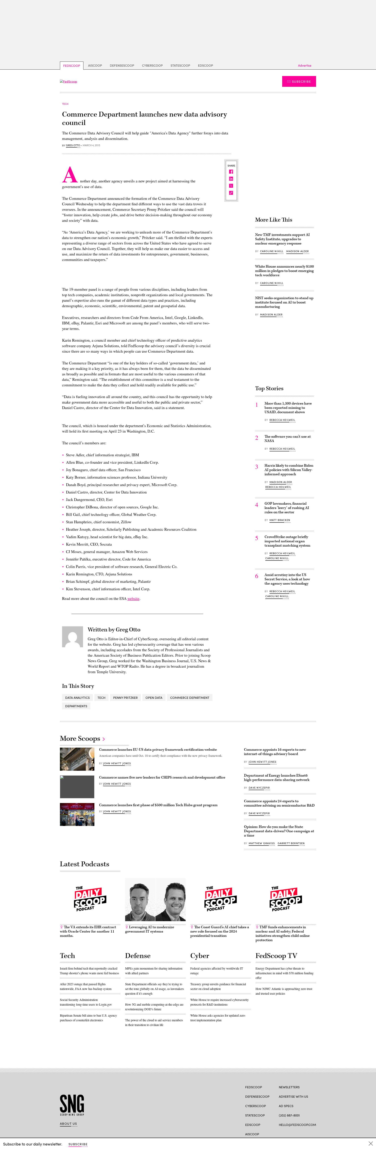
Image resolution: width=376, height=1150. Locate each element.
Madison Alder (297, 251)
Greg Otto (73, 145)
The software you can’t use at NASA (288, 438)
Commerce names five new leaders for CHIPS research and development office (162, 777)
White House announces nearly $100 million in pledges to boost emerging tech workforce (284, 271)
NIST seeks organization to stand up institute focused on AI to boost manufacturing (284, 302)
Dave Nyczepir (259, 787)
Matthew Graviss (262, 843)
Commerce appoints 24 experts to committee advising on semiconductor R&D (279, 803)
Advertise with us (293, 1096)
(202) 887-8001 (289, 1115)
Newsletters (289, 1087)
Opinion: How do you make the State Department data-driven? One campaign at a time (279, 831)
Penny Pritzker (125, 697)
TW (288, 1134)
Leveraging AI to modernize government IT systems (149, 929)
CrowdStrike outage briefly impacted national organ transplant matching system (287, 541)
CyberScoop (152, 65)
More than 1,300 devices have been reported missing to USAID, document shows (288, 408)
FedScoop (71, 65)
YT (310, 1134)
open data (154, 697)
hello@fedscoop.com (297, 1125)
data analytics (77, 697)
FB (281, 1134)
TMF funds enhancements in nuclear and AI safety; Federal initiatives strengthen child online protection (283, 934)
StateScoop (180, 65)
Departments (76, 706)
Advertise (304, 65)
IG (302, 1134)
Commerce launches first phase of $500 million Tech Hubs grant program (158, 805)
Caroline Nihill (272, 251)
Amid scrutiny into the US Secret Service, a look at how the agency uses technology (287, 579)
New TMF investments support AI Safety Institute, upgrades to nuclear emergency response (282, 239)
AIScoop (95, 65)
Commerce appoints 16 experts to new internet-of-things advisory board (275, 751)
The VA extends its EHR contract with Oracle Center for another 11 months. (88, 931)
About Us (68, 1124)
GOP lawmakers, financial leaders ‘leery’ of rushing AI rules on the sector (287, 508)
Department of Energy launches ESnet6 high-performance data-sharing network (276, 777)
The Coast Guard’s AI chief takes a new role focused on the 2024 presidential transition (219, 931)
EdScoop (205, 65)
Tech (101, 697)
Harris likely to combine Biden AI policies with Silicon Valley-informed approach (289, 470)
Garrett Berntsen (291, 843)
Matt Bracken (279, 520)
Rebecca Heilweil (282, 420)
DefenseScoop (122, 65)
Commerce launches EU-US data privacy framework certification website (158, 749)
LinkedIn (296, 1134)
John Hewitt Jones (117, 763)
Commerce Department (189, 697)
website (133, 598)
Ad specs (286, 1106)
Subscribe (301, 81)
